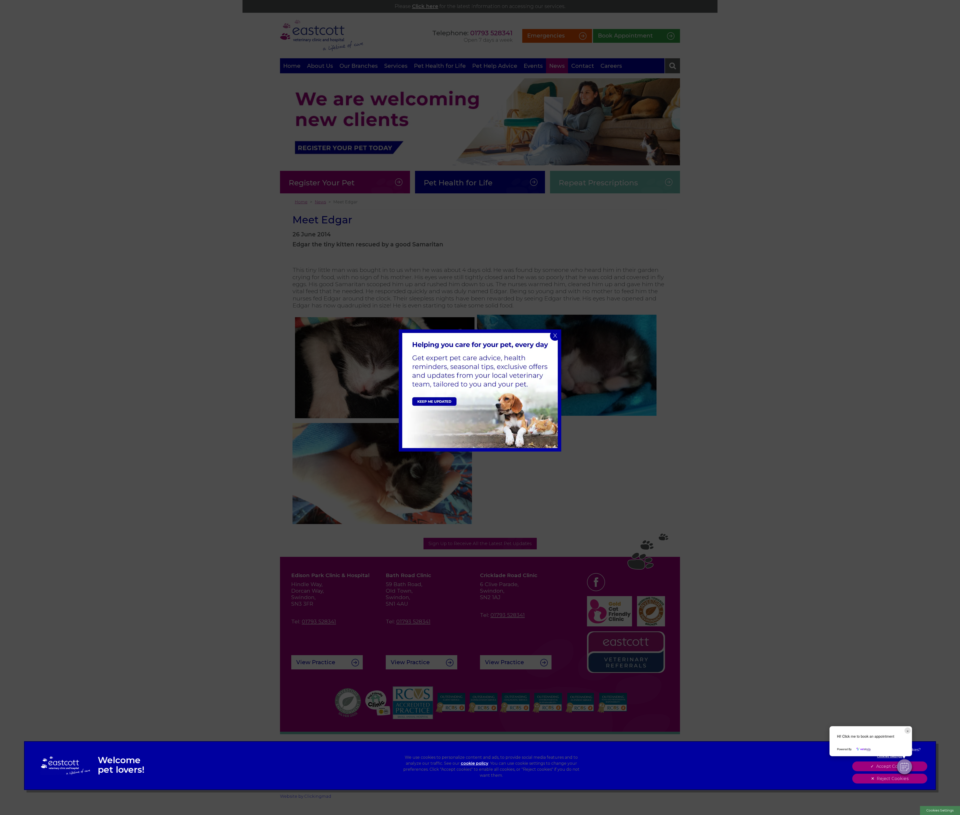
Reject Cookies (892, 778)
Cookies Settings (940, 810)
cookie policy (474, 763)
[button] (904, 766)
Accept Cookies (892, 766)
